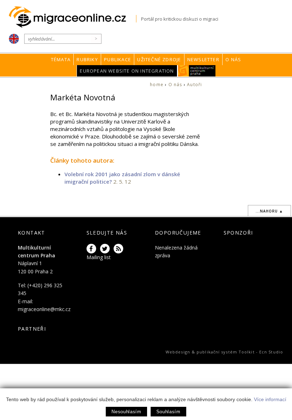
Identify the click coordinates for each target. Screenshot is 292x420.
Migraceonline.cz (72, 17)
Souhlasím (168, 411)
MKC (196, 71)
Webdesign (178, 352)
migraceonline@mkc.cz (44, 309)
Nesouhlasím (126, 411)
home (156, 85)
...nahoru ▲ (269, 211)
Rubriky (87, 59)
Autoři (194, 85)
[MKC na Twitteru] (106, 249)
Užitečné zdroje (159, 59)
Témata (61, 59)
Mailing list (99, 257)
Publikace (117, 59)
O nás (233, 59)
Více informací (270, 399)
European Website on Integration (127, 71)
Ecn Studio (271, 352)
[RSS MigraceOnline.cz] (120, 249)
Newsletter (203, 59)
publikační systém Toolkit (226, 352)
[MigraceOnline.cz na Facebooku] (93, 249)
